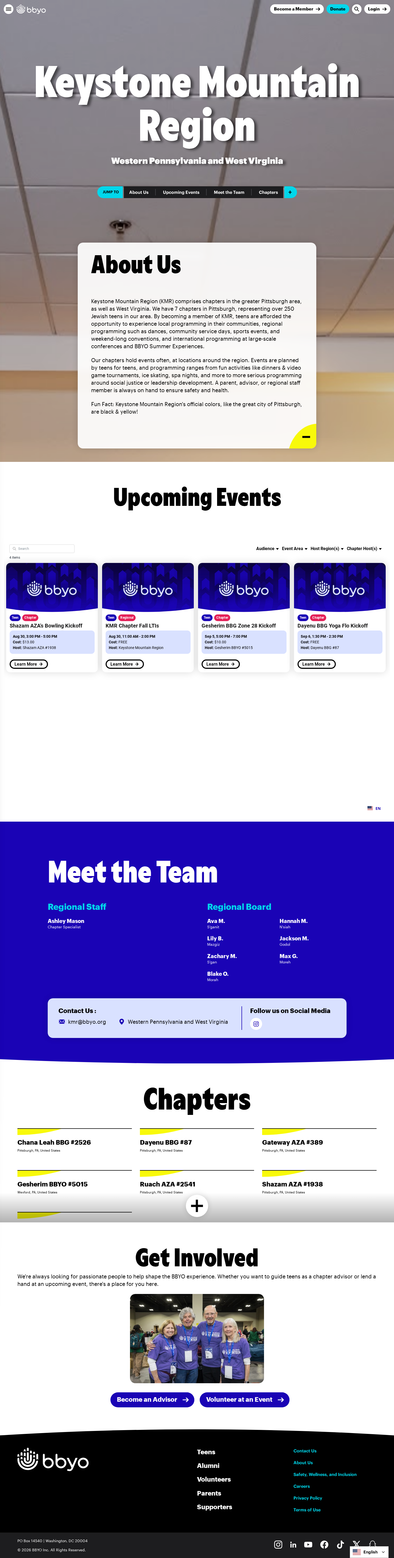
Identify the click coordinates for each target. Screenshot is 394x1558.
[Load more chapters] (197, 1206)
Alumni (208, 1465)
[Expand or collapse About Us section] (302, 436)
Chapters (268, 192)
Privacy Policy (307, 1498)
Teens (206, 1452)
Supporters (214, 1507)
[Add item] (290, 192)
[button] (8, 9)
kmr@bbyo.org (87, 1021)
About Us (138, 192)
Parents (209, 1493)
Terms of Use (307, 1509)
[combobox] (369, 1552)
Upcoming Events (181, 192)
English (370, 1552)
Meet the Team (229, 192)
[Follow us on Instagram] (256, 1024)
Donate (337, 8)
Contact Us (305, 1450)
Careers (301, 1486)
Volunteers (214, 1479)
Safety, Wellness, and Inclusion (325, 1474)
